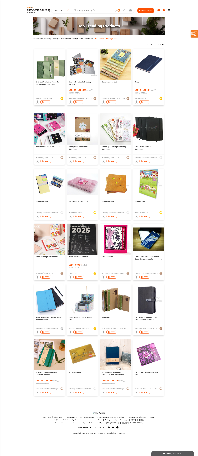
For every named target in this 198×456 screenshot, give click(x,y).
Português (108, 420)
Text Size (152, 417)
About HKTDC (58, 417)
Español (74, 420)
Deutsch (65, 420)
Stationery (89, 38)
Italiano (92, 420)
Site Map (99, 423)
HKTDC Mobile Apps (87, 417)
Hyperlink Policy (88, 423)
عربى (126, 420)
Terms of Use (59, 423)
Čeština (56, 420)
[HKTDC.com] (99, 413)
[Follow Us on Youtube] (113, 427)
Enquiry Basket (172, 453)
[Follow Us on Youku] (117, 427)
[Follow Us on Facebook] (91, 427)
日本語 (141, 420)
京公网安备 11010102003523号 (132, 423)
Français (83, 420)
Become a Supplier (146, 10)
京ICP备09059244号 (112, 423)
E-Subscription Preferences (137, 417)
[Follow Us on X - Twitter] (96, 427)
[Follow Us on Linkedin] (100, 427)
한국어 (133, 420)
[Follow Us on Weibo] (104, 427)
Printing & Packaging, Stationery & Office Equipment (64, 38)
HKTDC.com (47, 417)
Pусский (118, 420)
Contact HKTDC (72, 417)
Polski (100, 420)
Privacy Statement (73, 423)
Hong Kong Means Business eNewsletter (111, 417)
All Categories (38, 38)
